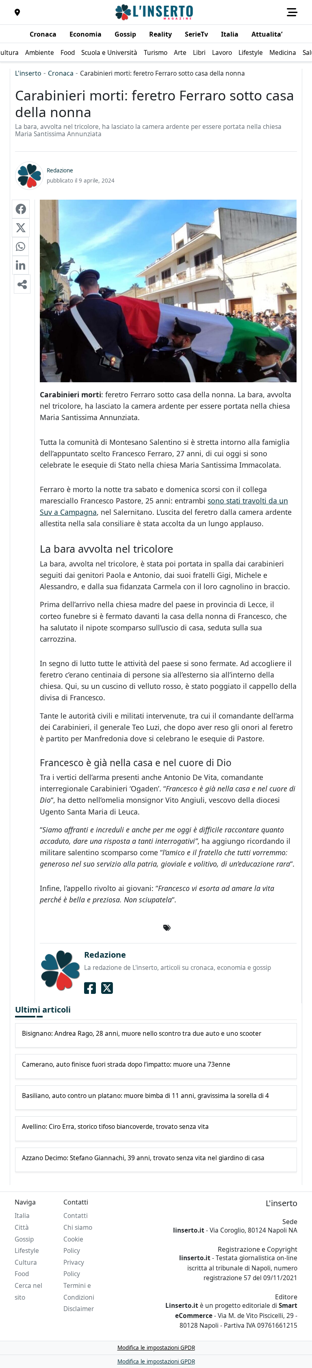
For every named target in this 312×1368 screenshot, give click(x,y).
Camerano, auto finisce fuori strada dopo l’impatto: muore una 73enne (126, 1064)
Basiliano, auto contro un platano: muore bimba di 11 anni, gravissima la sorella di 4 (145, 1096)
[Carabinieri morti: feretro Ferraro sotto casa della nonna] (21, 209)
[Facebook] (90, 987)
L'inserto (28, 73)
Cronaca (61, 73)
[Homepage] (155, 12)
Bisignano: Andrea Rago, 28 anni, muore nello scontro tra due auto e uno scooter (141, 1033)
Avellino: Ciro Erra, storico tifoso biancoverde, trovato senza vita (115, 1127)
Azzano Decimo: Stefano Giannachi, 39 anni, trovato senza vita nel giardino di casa (143, 1158)
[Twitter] (107, 987)
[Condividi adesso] (22, 283)
